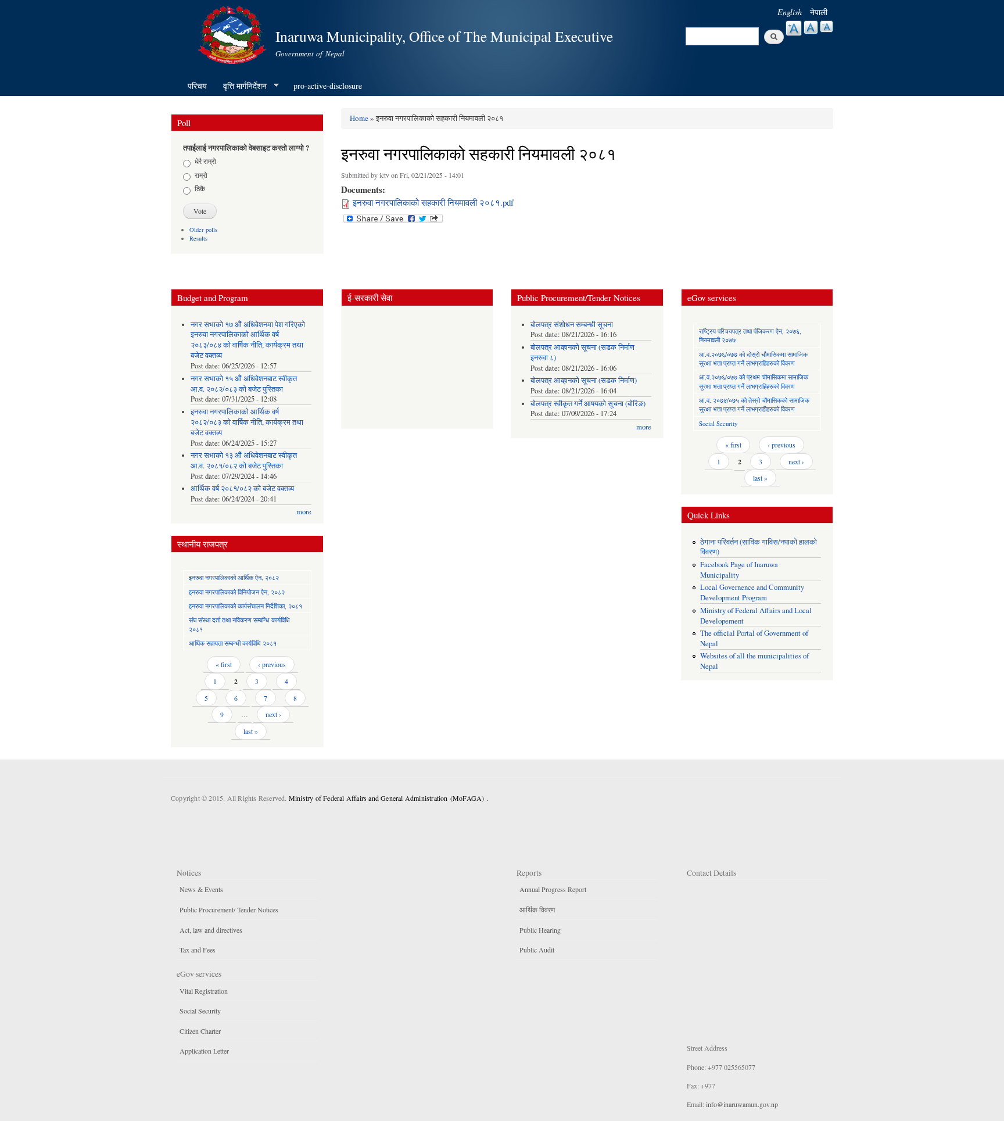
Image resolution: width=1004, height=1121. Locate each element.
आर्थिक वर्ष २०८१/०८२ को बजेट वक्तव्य (242, 488)
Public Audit (536, 949)
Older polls (203, 229)
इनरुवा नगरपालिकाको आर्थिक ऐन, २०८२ (234, 577)
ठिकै (200, 188)
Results (198, 238)
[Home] (233, 33)
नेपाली (818, 11)
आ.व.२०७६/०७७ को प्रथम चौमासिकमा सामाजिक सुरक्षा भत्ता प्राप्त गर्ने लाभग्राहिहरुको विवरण (753, 381)
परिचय (197, 85)
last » (250, 731)
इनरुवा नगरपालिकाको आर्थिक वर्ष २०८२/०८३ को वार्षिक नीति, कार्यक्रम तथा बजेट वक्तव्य (247, 422)
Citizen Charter (200, 1031)
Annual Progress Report (552, 889)
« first (224, 664)
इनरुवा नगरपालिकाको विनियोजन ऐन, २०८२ (237, 592)
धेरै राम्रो (205, 161)
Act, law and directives (211, 929)
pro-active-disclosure (327, 85)
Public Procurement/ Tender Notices (229, 909)
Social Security (718, 423)
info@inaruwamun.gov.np (742, 1104)
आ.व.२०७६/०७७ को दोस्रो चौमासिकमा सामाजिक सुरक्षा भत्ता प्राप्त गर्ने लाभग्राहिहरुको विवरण (753, 358)
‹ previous (272, 664)
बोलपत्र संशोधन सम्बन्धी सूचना (571, 325)
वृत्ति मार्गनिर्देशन (241, 86)
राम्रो (201, 175)
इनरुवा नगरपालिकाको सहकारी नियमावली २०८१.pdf (433, 202)
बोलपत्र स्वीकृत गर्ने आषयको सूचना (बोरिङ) (588, 404)
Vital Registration (204, 990)
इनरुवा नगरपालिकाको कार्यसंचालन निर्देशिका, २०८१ (245, 605)
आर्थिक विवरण (537, 909)
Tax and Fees (198, 949)
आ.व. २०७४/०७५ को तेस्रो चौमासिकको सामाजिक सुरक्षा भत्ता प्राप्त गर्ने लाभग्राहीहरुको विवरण (754, 404)
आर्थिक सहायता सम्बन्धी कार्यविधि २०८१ (233, 643)
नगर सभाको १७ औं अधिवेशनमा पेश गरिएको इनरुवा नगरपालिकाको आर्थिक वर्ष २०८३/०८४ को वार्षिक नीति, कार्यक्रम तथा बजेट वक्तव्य (248, 340)
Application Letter (204, 1050)
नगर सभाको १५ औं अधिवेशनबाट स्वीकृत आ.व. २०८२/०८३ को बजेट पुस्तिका (244, 384)
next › (273, 714)
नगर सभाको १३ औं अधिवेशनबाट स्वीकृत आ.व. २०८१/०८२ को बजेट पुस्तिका (244, 460)
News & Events (201, 889)
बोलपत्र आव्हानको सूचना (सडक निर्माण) (583, 380)
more (303, 512)
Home (359, 118)
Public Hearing (540, 929)
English (789, 11)
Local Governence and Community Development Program (752, 592)
